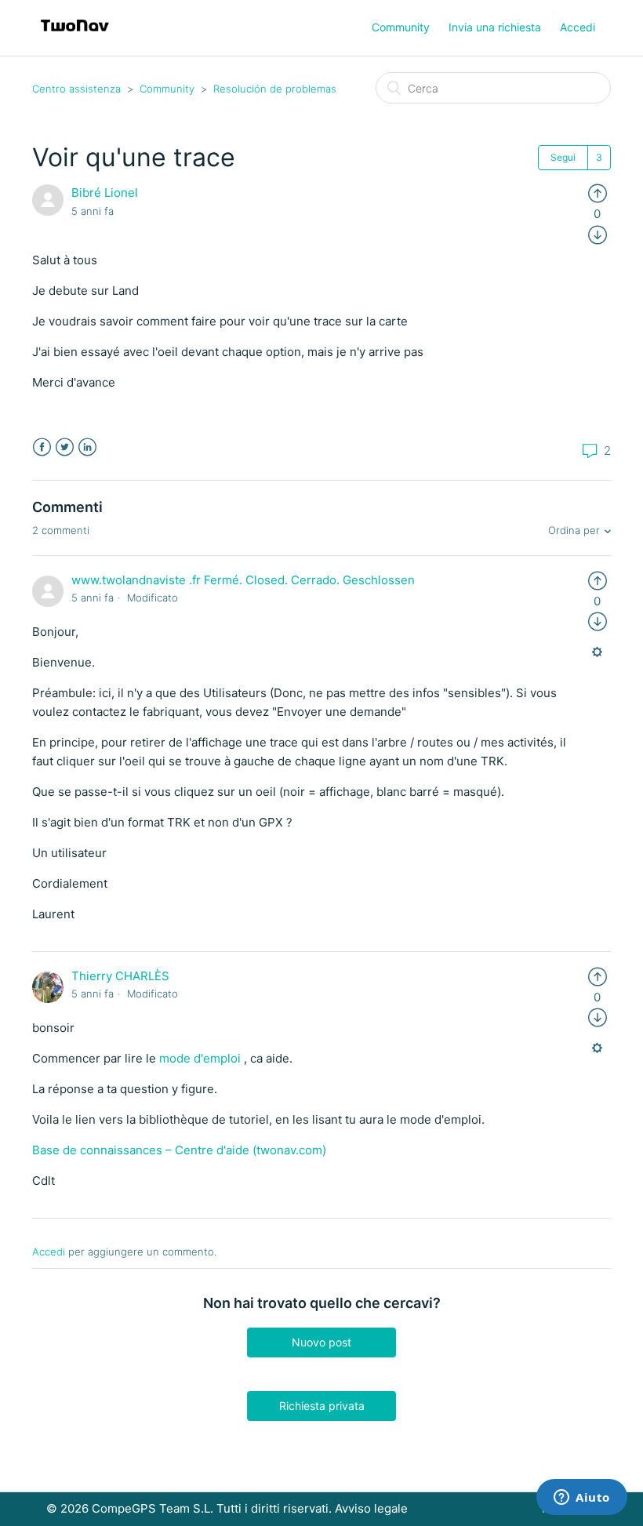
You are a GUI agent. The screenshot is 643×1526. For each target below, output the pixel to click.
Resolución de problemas (274, 88)
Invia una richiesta (495, 27)
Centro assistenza (76, 88)
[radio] (597, 192)
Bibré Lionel (104, 192)
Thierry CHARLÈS (120, 975)
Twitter (64, 447)
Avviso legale (371, 1508)
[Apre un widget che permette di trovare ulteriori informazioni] (581, 1498)
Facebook (42, 447)
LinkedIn (87, 447)
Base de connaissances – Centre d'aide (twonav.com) (179, 1150)
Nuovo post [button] (321, 1342)
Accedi (48, 1251)
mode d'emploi (200, 1058)
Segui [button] (563, 157)
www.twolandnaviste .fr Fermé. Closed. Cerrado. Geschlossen (243, 579)
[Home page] (75, 35)
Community (401, 27)
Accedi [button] (577, 27)
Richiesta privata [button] (322, 1405)
